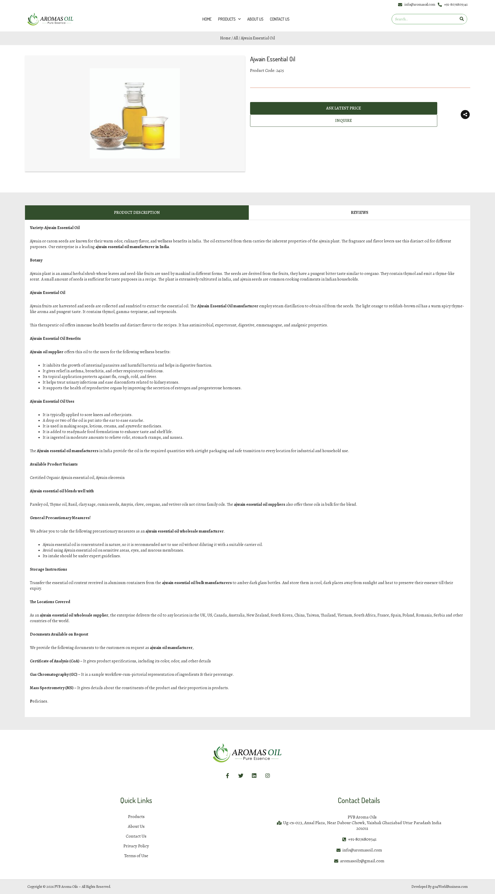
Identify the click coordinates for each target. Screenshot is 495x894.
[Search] (462, 19)
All (236, 38)
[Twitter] (241, 776)
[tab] (137, 212)
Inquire (343, 123)
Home (207, 19)
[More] (465, 115)
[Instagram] (267, 776)
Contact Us (280, 19)
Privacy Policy (136, 846)
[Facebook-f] (227, 776)
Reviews (359, 212)
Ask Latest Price (343, 108)
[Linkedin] (254, 776)
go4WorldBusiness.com (450, 886)
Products (227, 19)
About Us (255, 19)
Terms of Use (136, 856)
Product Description (137, 212)
